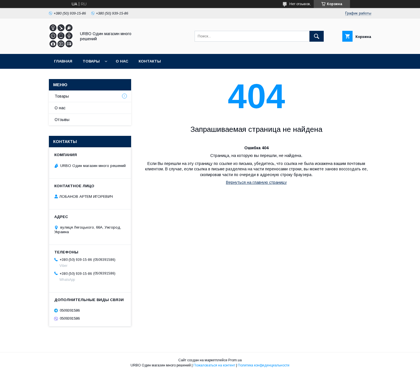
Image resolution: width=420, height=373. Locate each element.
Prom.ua (235, 360)
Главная (63, 61)
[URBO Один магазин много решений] (61, 46)
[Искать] (316, 36)
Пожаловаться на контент (214, 365)
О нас (122, 61)
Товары (91, 61)
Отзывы (62, 119)
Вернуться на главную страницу (256, 182)
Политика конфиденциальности (263, 365)
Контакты (150, 61)
